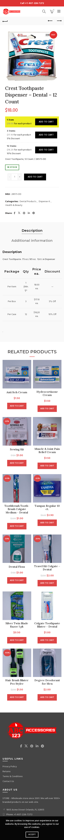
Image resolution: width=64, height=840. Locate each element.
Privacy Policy (10, 767)
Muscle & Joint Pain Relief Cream (47, 450)
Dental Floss (17, 566)
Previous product (50, 21)
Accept (32, 834)
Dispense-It (44, 201)
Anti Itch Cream (16, 392)
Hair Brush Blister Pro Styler (17, 682)
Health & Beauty (13, 205)
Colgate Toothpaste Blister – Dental (47, 625)
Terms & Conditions (13, 776)
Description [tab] (32, 230)
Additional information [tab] (32, 241)
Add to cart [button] (17, 406)
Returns (7, 772)
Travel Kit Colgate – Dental (47, 568)
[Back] (5, 21)
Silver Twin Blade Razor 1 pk (16, 625)
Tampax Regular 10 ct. (47, 507)
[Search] (44, 11)
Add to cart (46, 122)
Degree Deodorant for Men (47, 682)
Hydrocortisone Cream (47, 393)
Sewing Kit (17, 449)
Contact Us (8, 781)
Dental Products (28, 201)
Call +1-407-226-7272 (32, 3)
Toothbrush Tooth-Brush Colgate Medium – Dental (16, 509)
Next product (59, 21)
